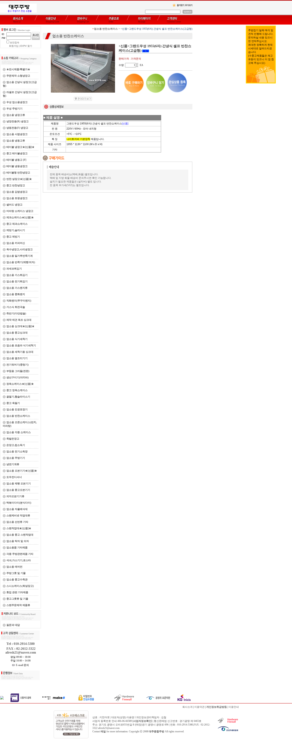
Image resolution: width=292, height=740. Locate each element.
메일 (103, 731)
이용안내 (234, 706)
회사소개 (187, 706)
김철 (163, 717)
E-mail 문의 (22, 665)
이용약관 (199, 706)
